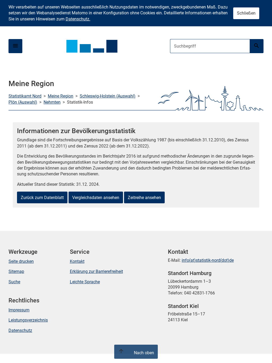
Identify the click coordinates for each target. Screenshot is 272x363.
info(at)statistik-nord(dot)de (208, 260)
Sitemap (16, 271)
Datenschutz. (78, 19)
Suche (14, 281)
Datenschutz (20, 330)
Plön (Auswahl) (22, 102)
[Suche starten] (257, 46)
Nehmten (52, 102)
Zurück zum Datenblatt (42, 197)
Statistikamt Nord (24, 96)
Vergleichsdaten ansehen (95, 197)
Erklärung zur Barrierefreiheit (96, 271)
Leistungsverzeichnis (28, 320)
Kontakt (77, 261)
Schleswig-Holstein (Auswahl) (107, 96)
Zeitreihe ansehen (144, 197)
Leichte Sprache (85, 281)
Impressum (18, 310)
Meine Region (60, 96)
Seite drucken (21, 261)
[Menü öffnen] (15, 46)
